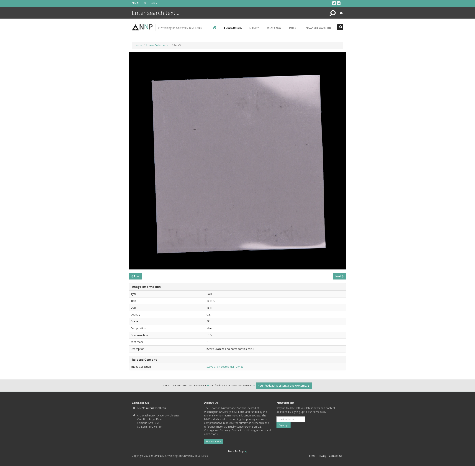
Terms (311, 455)
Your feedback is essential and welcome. (282, 385)
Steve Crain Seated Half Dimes (225, 366)
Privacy (322, 455)
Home (138, 45)
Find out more (213, 441)
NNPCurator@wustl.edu (151, 408)
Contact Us (335, 455)
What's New (274, 28)
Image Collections (157, 45)
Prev (136, 276)
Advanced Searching (319, 28)
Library (254, 28)
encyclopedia (233, 28)
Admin (135, 2)
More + (293, 28)
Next (338, 276)
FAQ (144, 2)
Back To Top (236, 451)
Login (153, 2)
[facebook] (339, 3)
